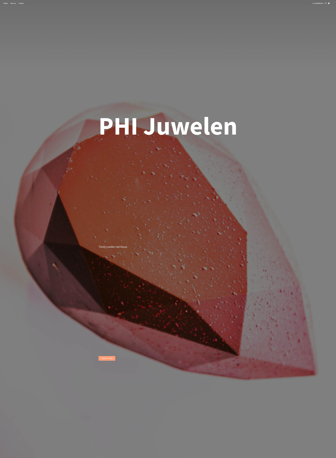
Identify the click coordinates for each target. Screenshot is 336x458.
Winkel (6, 3)
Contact (21, 3)
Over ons (13, 3)
